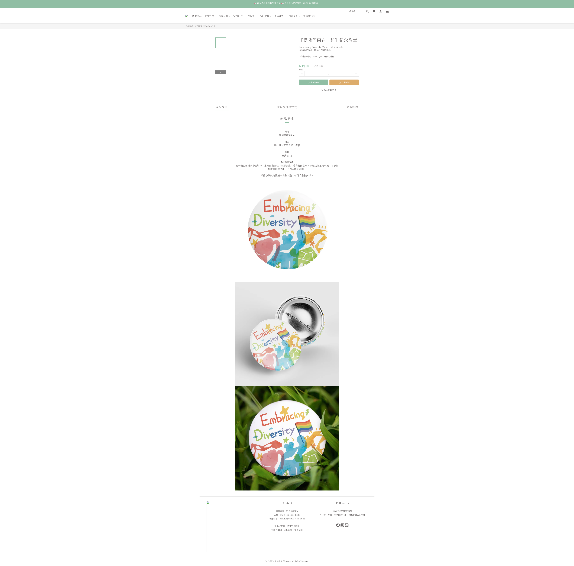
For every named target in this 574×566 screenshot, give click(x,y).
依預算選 (199, 26)
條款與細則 (276, 529)
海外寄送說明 (293, 526)
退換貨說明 (279, 526)
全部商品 (189, 26)
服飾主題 (209, 15)
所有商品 (196, 15)
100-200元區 (210, 26)
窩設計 (251, 15)
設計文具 (264, 15)
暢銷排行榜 (309, 15)
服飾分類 (223, 15)
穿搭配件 (238, 15)
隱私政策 (288, 529)
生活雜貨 (279, 15)
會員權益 (298, 529)
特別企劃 (293, 15)
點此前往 (339, 3)
